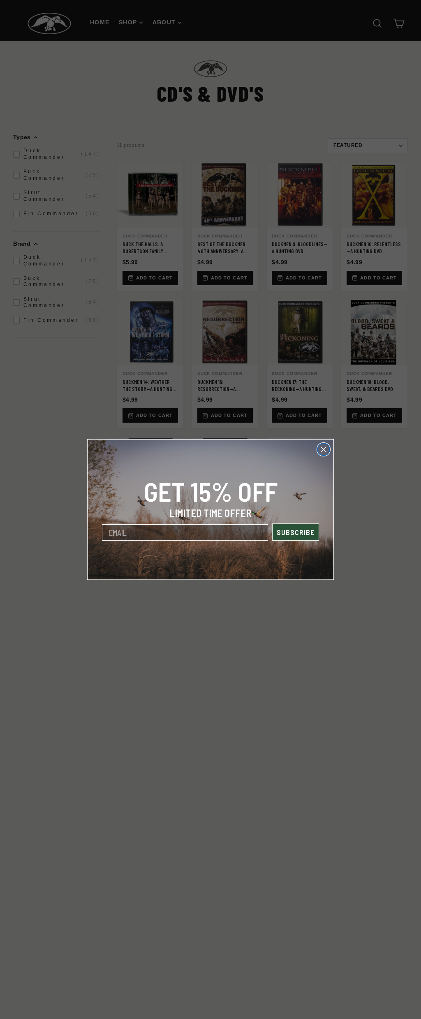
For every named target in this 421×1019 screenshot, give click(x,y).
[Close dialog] (323, 449)
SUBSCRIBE (296, 532)
